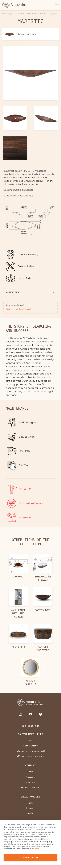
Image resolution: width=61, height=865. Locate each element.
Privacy (30, 808)
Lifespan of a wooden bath (30, 751)
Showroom (30, 782)
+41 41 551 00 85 (35, 756)
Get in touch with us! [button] (18, 309)
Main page (7, 13)
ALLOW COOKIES (30, 857)
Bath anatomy (30, 746)
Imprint (30, 813)
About (30, 772)
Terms (30, 803)
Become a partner (30, 787)
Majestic (53, 13)
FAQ (30, 740)
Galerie (30, 777)
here (37, 848)
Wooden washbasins (36, 13)
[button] (56, 5)
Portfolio (20, 13)
